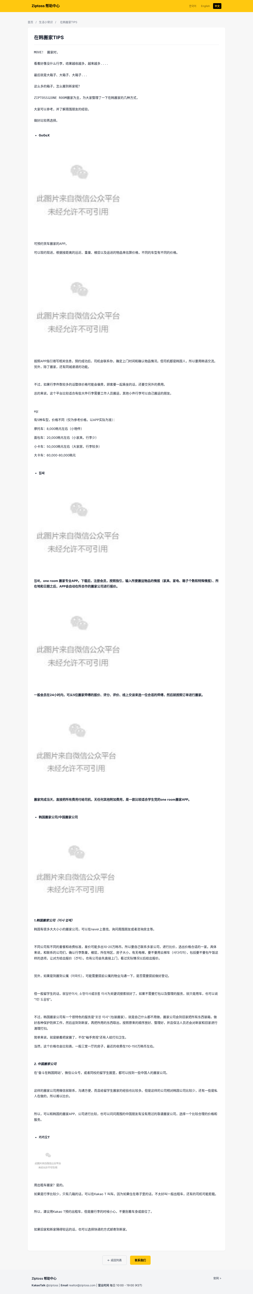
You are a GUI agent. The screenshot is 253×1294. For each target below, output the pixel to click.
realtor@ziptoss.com (82, 1285)
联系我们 (140, 1260)
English (205, 6)
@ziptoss (52, 1285)
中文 (217, 6)
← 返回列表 (114, 1260)
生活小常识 (46, 22)
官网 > (217, 1278)
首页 (30, 22)
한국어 (192, 6)
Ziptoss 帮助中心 (46, 6)
